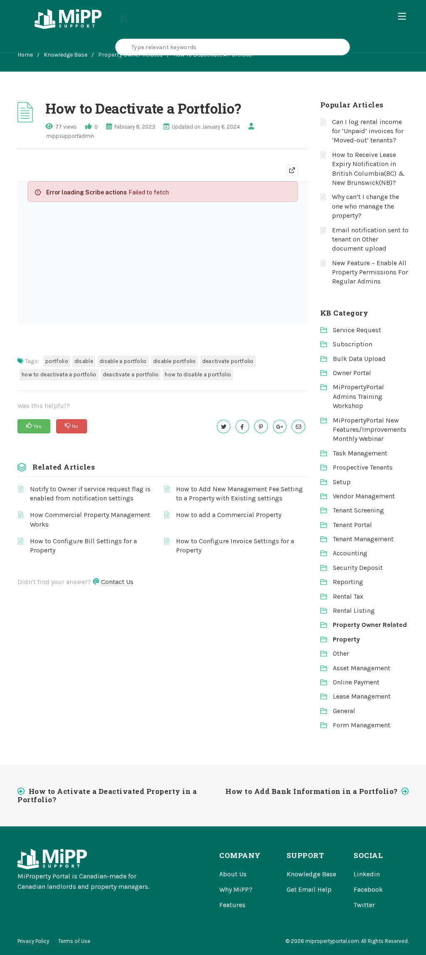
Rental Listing (354, 610)
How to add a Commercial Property (228, 515)
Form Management (361, 725)
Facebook (368, 889)
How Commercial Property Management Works (90, 519)
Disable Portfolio (174, 361)
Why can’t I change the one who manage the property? (365, 206)
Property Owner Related (370, 625)
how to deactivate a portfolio (59, 374)
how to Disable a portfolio (198, 374)
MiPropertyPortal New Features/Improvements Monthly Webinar (369, 429)
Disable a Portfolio (123, 361)
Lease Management (362, 696)
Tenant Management (363, 539)
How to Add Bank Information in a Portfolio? (311, 791)
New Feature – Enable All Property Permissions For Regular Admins (370, 272)
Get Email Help (309, 889)
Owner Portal (352, 373)
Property (346, 639)
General (344, 711)
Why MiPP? (236, 889)
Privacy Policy (33, 941)
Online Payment (356, 682)
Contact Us (117, 582)
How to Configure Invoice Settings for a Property (235, 545)
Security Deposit (358, 568)
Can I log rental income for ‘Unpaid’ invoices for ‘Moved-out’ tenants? (368, 131)
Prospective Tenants (363, 467)
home (25, 54)
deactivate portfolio (228, 361)
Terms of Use (74, 941)
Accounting (350, 553)
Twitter (364, 905)
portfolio (56, 361)
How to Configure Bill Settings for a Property (83, 545)
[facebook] (242, 426)
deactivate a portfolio (131, 374)
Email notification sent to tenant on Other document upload (370, 239)
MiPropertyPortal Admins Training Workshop (358, 396)
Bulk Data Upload (359, 359)
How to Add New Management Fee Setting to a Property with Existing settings (239, 493)
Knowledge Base (65, 54)
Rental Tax (348, 596)
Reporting (348, 582)
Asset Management (361, 668)
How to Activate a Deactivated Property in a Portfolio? (107, 795)
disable (83, 361)
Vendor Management (364, 496)
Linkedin (367, 874)
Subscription (352, 344)
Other (341, 653)
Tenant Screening (358, 510)
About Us (233, 874)
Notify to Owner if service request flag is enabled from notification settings (90, 493)
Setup (342, 482)
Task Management (360, 453)
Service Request (357, 330)
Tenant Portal (352, 525)
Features (232, 905)
